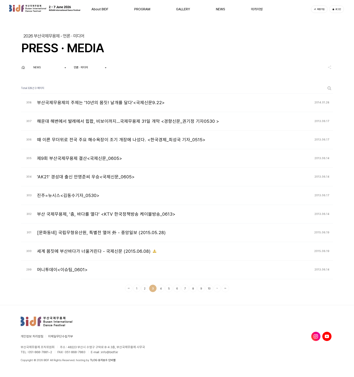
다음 (217, 288)
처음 (128, 288)
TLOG (93, 360)
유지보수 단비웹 (107, 360)
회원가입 (320, 9)
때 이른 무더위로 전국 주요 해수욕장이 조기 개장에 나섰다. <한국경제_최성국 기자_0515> (121, 139)
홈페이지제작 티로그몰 (33, 364)
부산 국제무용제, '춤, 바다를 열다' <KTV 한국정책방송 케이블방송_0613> (106, 214)
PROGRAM (142, 9)
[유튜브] (327, 336)
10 (208, 287)
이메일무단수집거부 (60, 336)
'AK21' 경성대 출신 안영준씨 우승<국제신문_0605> (86, 176)
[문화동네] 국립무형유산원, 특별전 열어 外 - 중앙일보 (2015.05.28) (101, 232)
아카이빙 (257, 9)
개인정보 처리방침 (32, 336)
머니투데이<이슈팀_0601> (62, 269)
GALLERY (183, 9)
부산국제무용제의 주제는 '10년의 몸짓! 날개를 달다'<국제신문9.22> (101, 102)
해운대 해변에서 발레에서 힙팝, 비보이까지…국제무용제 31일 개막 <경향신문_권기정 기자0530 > (128, 121)
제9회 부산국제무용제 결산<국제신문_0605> (79, 158)
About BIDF (99, 9)
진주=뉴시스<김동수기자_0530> (68, 195)
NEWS (220, 9)
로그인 (338, 9)
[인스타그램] (315, 336)
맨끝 (225, 288)
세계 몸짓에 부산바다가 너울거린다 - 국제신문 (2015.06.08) (94, 251)
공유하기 (328, 67)
